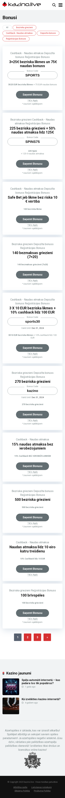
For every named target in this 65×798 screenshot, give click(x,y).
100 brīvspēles (32, 595)
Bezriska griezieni (24, 27)
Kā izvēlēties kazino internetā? (41, 699)
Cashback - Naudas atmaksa (19, 33)
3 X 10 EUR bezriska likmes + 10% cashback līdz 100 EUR (32, 310)
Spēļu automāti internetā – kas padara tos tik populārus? (41, 681)
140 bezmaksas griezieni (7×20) (32, 255)
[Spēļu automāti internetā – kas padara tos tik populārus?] (10, 694)
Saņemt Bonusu (32, 94)
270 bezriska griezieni (32, 381)
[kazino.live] (21, 4)
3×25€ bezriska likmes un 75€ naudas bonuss (32, 64)
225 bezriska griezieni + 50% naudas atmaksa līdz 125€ (33, 130)
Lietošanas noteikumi (41, 787)
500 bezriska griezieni (32, 499)
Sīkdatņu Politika (22, 791)
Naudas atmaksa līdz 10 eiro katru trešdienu (33, 549)
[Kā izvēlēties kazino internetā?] (10, 713)
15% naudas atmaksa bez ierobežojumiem (32, 446)
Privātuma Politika (42, 791)
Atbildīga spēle (20, 787)
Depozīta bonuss (48, 33)
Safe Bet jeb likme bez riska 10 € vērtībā (32, 199)
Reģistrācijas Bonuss (16, 39)
